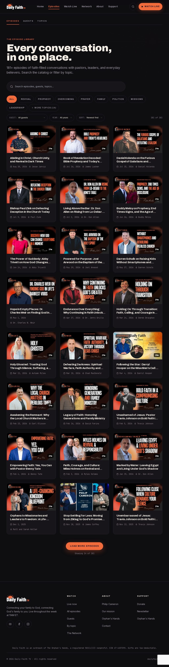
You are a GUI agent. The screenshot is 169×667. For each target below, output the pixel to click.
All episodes (73, 611)
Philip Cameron (110, 604)
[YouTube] (10, 624)
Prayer (85, 99)
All (11, 99)
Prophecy (44, 99)
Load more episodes (84, 546)
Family (101, 99)
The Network (74, 633)
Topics (42, 21)
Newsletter (143, 611)
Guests (28, 21)
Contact (106, 625)
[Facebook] (19, 624)
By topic (71, 625)
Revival (26, 99)
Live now (72, 604)
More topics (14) (45, 108)
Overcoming (66, 99)
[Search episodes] (133, 6)
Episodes (13, 21)
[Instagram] (28, 624)
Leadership (17, 108)
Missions (137, 99)
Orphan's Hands (111, 618)
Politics (118, 99)
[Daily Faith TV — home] (16, 6)
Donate (141, 604)
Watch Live (152, 6)
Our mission (108, 611)
